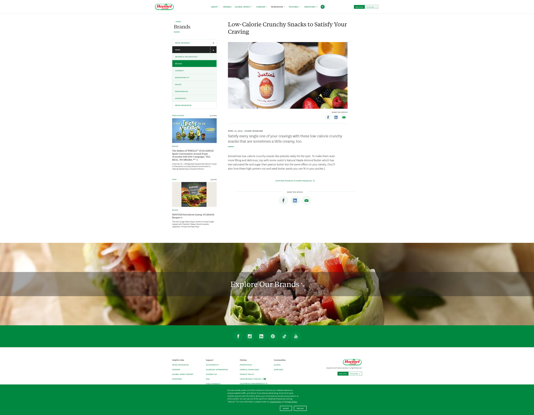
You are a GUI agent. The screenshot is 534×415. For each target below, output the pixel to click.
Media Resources (183, 105)
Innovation (180, 98)
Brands (178, 63)
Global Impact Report (182, 374)
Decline (300, 408)
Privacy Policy (247, 374)
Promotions (246, 364)
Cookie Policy (275, 401)
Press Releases (182, 42)
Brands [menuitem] (227, 6)
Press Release (178, 115)
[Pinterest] (273, 336)
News (177, 49)
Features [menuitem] (294, 6)
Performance (181, 91)
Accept (286, 408)
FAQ (207, 379)
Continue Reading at (293, 180)
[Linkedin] (336, 117)
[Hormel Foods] (164, 6)
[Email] (344, 117)
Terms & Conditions (249, 369)
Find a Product (213, 383)
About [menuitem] (214, 6)
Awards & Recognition (186, 56)
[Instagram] (249, 336)
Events (178, 84)
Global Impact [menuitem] (243, 6)
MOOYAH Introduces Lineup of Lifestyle (193, 216)
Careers (176, 369)
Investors (177, 379)
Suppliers (278, 369)
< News (178, 22)
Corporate (370, 6)
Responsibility (182, 77)
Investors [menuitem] (310, 6)
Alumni (277, 364)
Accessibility (212, 364)
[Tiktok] (284, 336)
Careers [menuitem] (261, 6)
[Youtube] (296, 336)
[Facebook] (328, 117)
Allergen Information (217, 369)
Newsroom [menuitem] (277, 6)
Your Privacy (251, 379)
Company (179, 70)
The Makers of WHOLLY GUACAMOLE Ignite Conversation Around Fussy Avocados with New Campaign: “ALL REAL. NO (193, 155)
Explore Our (265, 284)
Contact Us (211, 374)
